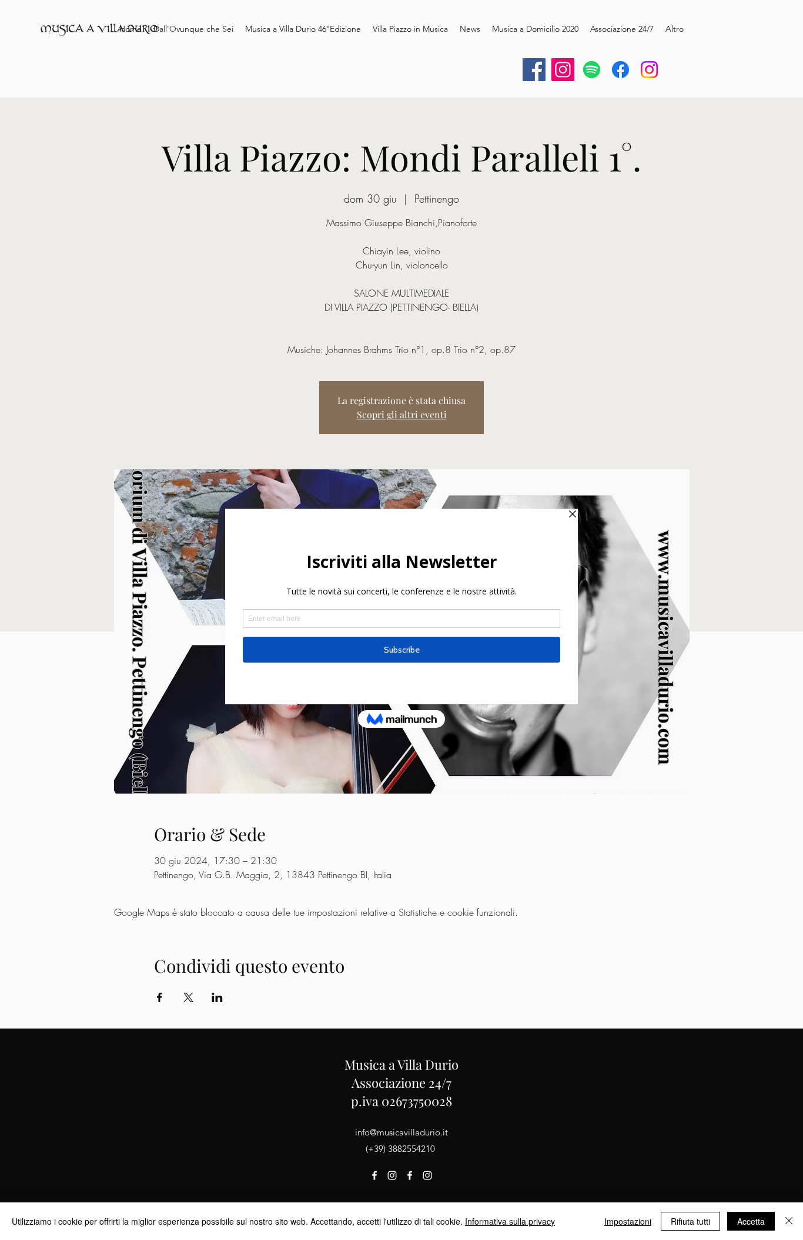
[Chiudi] (789, 1221)
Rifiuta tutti (690, 1221)
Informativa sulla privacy (510, 1221)
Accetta (751, 1221)
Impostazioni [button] (627, 1221)
